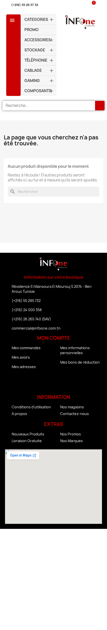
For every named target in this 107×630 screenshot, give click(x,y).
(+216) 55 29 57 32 (24, 5)
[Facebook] (40, 383)
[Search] (100, 105)
